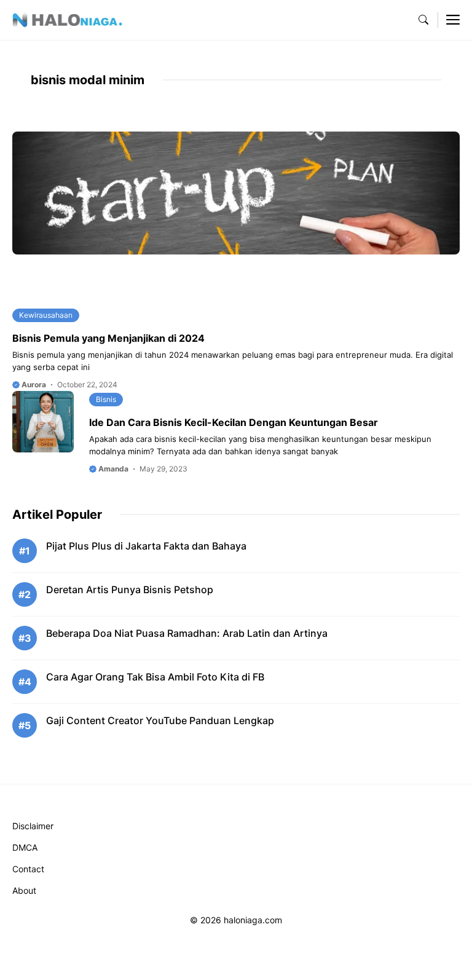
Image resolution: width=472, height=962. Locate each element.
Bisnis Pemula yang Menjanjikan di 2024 (108, 338)
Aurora (33, 384)
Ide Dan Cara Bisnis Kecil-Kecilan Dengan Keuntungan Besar (233, 422)
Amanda (112, 468)
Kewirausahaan (46, 315)
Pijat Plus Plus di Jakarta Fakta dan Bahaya (146, 546)
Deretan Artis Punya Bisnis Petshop (129, 589)
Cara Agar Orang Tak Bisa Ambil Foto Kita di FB (155, 677)
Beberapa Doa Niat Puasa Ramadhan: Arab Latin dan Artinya (187, 633)
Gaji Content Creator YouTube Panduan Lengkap (160, 720)
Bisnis (106, 399)
